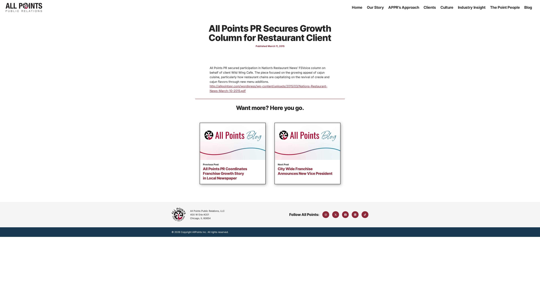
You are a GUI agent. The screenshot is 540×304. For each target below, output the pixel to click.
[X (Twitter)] (335, 214)
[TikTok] (365, 214)
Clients (430, 7)
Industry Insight (472, 7)
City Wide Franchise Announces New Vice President (305, 171)
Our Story (375, 7)
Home (357, 7)
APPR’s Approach (403, 7)
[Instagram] (325, 214)
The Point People (505, 7)
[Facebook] (345, 214)
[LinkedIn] (355, 214)
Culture (446, 7)
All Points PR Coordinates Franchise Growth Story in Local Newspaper (225, 173)
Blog (528, 7)
